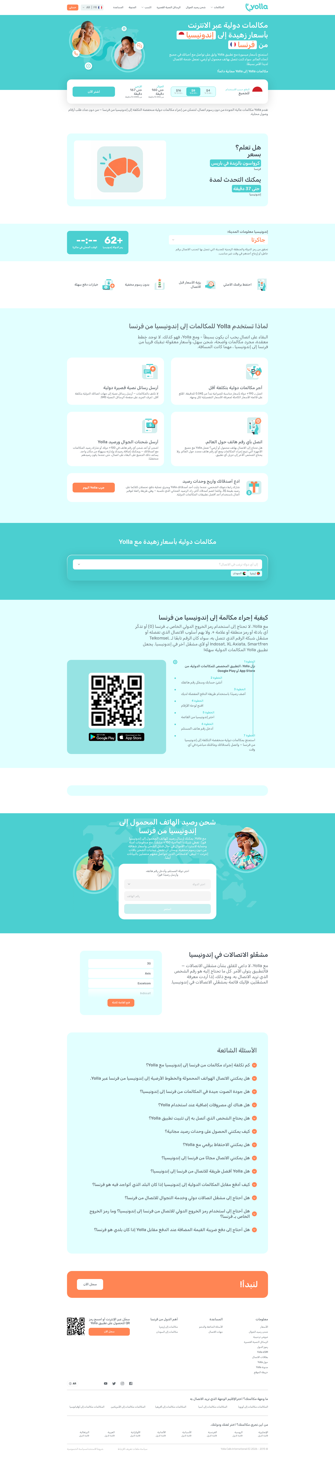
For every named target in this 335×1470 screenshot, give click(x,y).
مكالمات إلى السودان (167, 1331)
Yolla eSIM (262, 1352)
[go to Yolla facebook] (131, 1383)
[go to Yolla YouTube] (106, 1383)
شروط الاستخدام (94, 1449)
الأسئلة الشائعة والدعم (211, 1326)
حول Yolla (263, 1362)
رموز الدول (262, 1347)
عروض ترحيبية (260, 1336)
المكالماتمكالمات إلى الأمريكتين (128, 1406)
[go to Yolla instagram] (122, 1383)
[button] (92, 7)
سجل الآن (90, 1284)
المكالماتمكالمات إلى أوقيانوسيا (86, 1406)
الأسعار (264, 1326)
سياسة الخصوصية (76, 1449)
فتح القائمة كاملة (121, 1002)
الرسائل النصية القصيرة (169, 7)
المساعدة (118, 7)
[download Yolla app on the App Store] (130, 737)
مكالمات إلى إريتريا (168, 1326)
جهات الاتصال (216, 1331)
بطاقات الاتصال (260, 1357)
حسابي (72, 7)
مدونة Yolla (262, 1367)
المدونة (132, 7)
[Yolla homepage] (256, 7)
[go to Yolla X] (114, 1383)
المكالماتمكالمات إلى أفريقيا (170, 1406)
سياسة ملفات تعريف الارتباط (132, 1449)
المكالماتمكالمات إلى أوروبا (253, 1406)
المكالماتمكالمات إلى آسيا (212, 1406)
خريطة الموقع (261, 1372)
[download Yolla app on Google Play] (102, 737)
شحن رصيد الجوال (196, 7)
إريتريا (253, 573)
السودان (237, 573)
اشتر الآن (94, 92)
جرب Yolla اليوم (94, 487)
